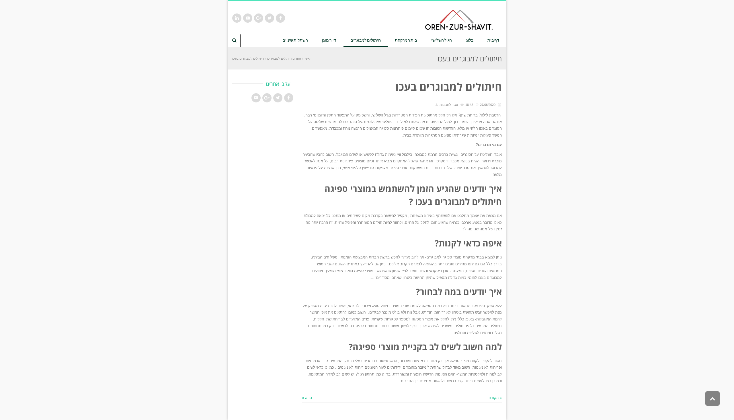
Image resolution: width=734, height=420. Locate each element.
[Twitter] (269, 18)
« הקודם (495, 398)
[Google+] (258, 18)
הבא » (307, 398)
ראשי (307, 58)
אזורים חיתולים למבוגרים (284, 58)
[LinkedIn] (236, 18)
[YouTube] (247, 18)
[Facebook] (280, 18)
